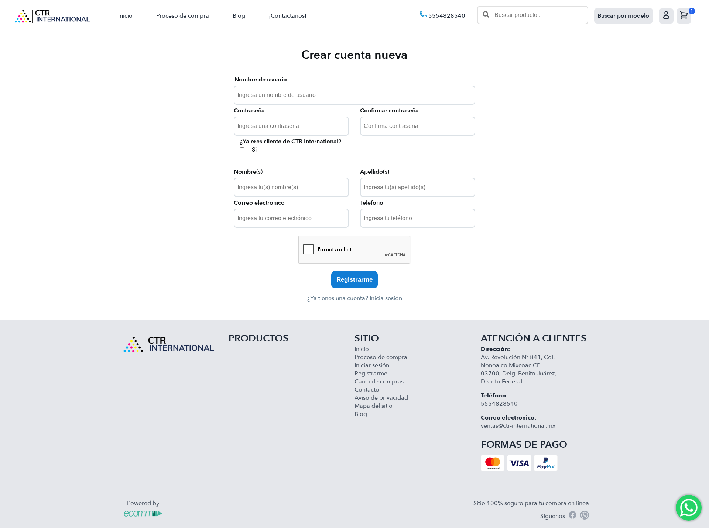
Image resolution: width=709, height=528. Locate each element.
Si (254, 150)
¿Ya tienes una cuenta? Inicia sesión (354, 298)
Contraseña (249, 111)
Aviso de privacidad (381, 398)
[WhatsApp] (584, 516)
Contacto (366, 390)
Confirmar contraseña (389, 111)
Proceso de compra (182, 16)
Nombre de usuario (260, 80)
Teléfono (371, 203)
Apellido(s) (374, 172)
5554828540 (446, 16)
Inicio (125, 16)
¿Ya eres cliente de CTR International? (290, 142)
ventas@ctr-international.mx (518, 426)
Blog (239, 16)
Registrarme (354, 279)
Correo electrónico (259, 203)
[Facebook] (572, 516)
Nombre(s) (248, 172)
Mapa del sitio (373, 406)
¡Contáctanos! (287, 16)
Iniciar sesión (371, 365)
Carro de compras (379, 382)
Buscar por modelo (623, 16)
